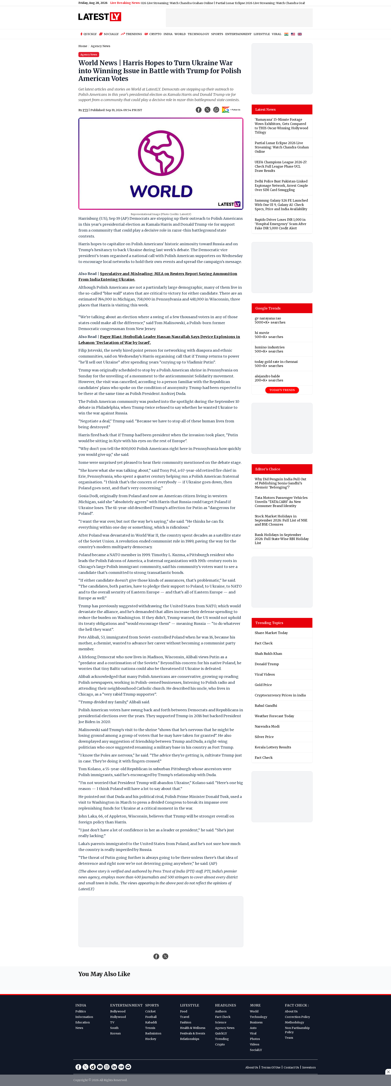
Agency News (224, 1028)
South (114, 1028)
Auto (253, 1028)
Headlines (225, 1005)
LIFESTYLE (262, 34)
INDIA (168, 34)
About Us (291, 1011)
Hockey (150, 1039)
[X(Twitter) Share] (207, 110)
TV (112, 1022)
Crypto (155, 34)
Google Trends (268, 308)
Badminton (153, 1033)
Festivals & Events (192, 1033)
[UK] (300, 34)
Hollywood (118, 1017)
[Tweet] (165, 956)
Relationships (189, 1039)
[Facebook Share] (199, 110)
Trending (134, 34)
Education (82, 1022)
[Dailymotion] (93, 1067)
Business (256, 1022)
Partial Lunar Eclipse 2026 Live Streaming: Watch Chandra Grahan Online (246, 3)
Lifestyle (189, 1005)
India (80, 1005)
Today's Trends (282, 390)
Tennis (150, 1028)
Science (220, 1022)
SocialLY (256, 1050)
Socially (111, 34)
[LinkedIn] (114, 1067)
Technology (258, 1017)
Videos (254, 1044)
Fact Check (223, 1017)
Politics (80, 1011)
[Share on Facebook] (156, 956)
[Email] (128, 1067)
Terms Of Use (270, 1067)
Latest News (265, 109)
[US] (293, 34)
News (79, 1028)
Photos (255, 1039)
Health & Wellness (192, 1028)
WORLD (180, 34)
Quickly (90, 34)
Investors (309, 1067)
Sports (152, 1005)
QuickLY (221, 1033)
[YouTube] (100, 1067)
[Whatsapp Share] (216, 110)
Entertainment (126, 1005)
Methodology (294, 1022)
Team (289, 1038)
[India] (286, 34)
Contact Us (291, 1067)
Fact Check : (297, 1005)
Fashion (185, 1022)
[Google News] (121, 1067)
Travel (184, 1017)
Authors (220, 1011)
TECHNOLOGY (198, 34)
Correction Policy (297, 1017)
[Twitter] (85, 1067)
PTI (85, 110)
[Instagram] (107, 1067)
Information (84, 1017)
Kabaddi (151, 1022)
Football (151, 1017)
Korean (115, 1033)
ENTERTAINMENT (238, 34)
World (254, 1011)
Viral (253, 1033)
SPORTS (217, 34)
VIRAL (276, 34)
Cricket (150, 1011)
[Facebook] (78, 1067)
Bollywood (117, 1011)
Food (183, 1011)
